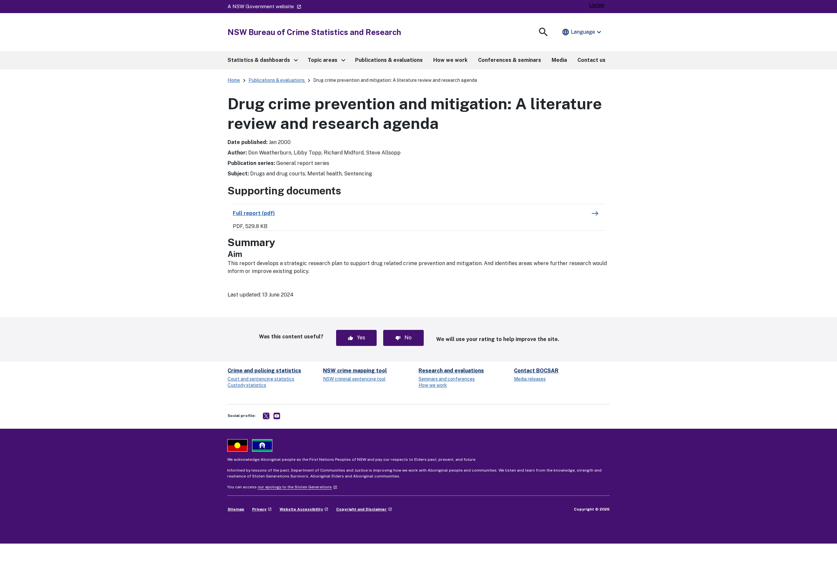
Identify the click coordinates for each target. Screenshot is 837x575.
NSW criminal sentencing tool (354, 379)
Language (582, 32)
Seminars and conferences (446, 379)
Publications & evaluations (277, 80)
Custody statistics (247, 385)
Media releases (530, 379)
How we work (432, 385)
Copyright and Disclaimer (364, 509)
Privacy (262, 509)
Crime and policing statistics (264, 371)
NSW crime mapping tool (355, 371)
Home (234, 80)
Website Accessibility (304, 509)
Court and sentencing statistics (261, 379)
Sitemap (236, 509)
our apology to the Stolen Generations (297, 487)
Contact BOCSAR (536, 371)
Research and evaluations (451, 371)
